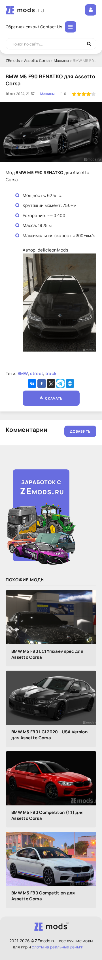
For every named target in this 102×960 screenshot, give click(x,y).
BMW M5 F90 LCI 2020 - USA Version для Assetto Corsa (49, 735)
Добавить (80, 431)
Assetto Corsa (37, 60)
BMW (23, 373)
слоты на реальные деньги (57, 947)
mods (30, 10)
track (51, 373)
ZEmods (13, 60)
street (36, 373)
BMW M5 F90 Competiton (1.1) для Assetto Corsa (47, 815)
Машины (61, 60)
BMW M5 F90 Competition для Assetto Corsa (43, 896)
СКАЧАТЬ (53, 398)
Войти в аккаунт (90, 10)
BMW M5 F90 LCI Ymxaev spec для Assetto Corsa (47, 654)
